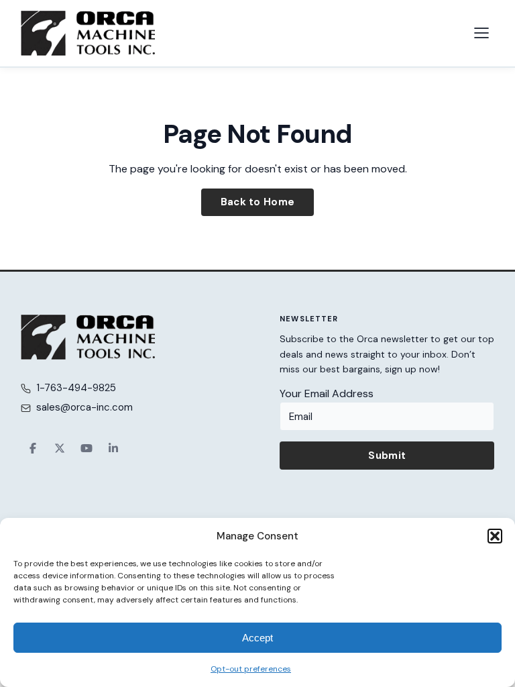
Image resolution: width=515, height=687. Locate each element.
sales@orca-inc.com (84, 407)
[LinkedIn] (113, 448)
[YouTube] (86, 448)
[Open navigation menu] (481, 33)
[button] (495, 536)
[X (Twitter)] (60, 448)
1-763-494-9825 (76, 387)
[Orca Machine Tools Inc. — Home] (88, 33)
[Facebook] (33, 448)
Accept (257, 637)
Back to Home (258, 202)
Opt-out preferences (251, 669)
